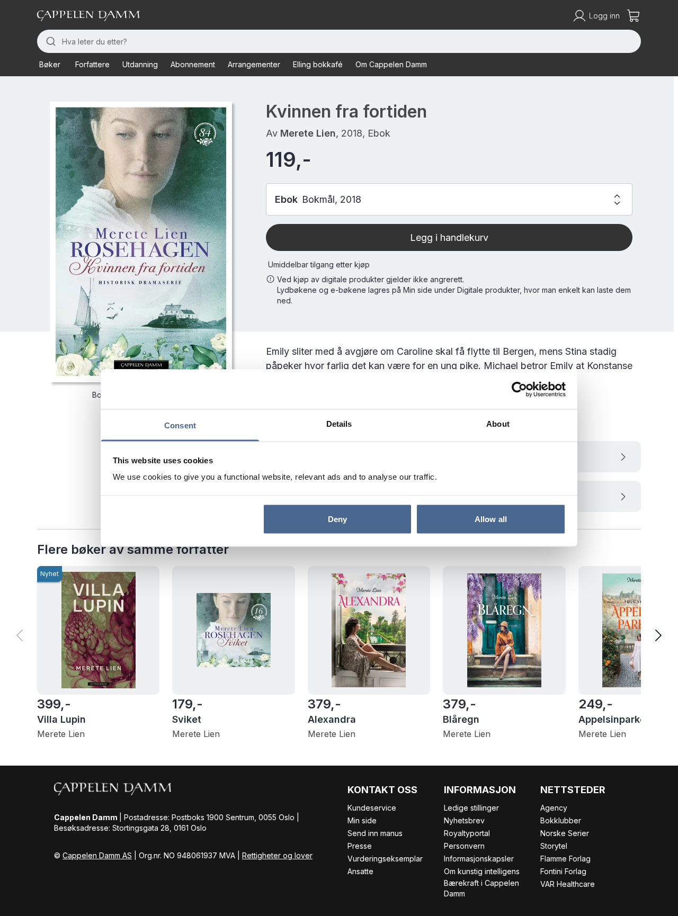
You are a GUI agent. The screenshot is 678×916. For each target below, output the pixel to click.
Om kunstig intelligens (482, 871)
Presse (359, 845)
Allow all (491, 518)
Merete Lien (308, 133)
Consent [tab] (180, 425)
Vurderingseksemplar (385, 858)
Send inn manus (375, 833)
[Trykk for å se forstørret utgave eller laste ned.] (141, 242)
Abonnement (193, 64)
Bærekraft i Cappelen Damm (481, 888)
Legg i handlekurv (449, 237)
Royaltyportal (467, 833)
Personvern (464, 845)
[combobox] (339, 41)
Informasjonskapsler (479, 858)
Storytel (553, 845)
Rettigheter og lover (277, 855)
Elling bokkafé (318, 64)
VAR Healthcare (567, 883)
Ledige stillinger (471, 807)
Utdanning (140, 64)
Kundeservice (371, 807)
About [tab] (498, 423)
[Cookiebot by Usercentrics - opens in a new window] (519, 389)
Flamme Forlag (565, 858)
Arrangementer (254, 64)
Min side (362, 820)
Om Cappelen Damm (391, 64)
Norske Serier (564, 833)
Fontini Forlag (563, 871)
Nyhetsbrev (464, 820)
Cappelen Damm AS (97, 855)
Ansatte (360, 871)
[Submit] (49, 41)
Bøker (49, 64)
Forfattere (92, 64)
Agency (553, 807)
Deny (337, 518)
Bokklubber (560, 820)
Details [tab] (339, 423)
